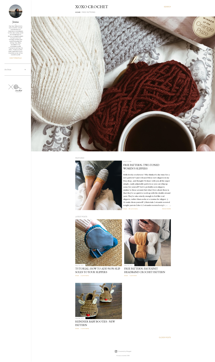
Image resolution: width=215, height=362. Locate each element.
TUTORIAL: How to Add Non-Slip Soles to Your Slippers (97, 270)
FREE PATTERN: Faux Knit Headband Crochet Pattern (144, 270)
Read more (166, 209)
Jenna (16, 21)
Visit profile (16, 58)
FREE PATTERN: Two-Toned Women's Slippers (141, 166)
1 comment (133, 275)
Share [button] (125, 209)
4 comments (85, 328)
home (77, 12)
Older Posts (165, 337)
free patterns (88, 12)
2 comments (85, 275)
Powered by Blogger (124, 351)
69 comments (133, 209)
